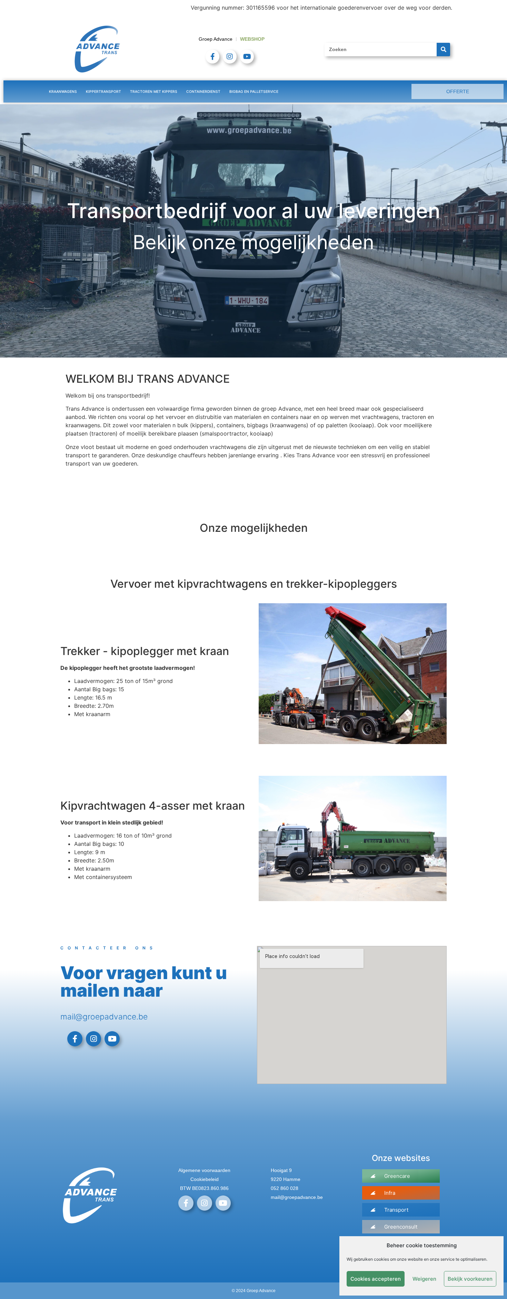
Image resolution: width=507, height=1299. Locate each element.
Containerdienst (203, 91)
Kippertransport (103, 91)
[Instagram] (230, 57)
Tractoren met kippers (153, 91)
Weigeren (424, 1279)
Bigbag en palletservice (253, 91)
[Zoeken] (443, 49)
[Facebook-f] (212, 57)
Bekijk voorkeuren (470, 1279)
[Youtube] (247, 57)
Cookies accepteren (375, 1279)
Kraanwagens (63, 91)
